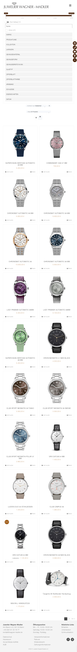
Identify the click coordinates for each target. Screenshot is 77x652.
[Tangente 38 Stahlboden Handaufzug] (57, 578)
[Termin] (75, 43)
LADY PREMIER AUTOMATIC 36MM (20, 310)
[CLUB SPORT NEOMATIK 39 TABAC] (20, 388)
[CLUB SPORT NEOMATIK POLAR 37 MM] (20, 436)
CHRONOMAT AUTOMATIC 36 (20, 261)
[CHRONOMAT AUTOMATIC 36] (20, 241)
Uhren (12, 30)
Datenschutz (7, 637)
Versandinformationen (42, 637)
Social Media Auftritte (10, 642)
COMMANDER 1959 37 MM (56, 163)
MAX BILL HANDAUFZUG (20, 603)
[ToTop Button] (75, 60)
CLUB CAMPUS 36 (57, 507)
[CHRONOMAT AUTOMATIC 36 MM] (20, 193)
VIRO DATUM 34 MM (57, 456)
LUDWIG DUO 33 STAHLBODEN (20, 507)
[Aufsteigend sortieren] (49, 106)
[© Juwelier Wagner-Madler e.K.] (26, 3)
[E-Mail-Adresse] (75, 52)
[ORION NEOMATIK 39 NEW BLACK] (57, 535)
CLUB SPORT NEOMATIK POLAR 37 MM (20, 457)
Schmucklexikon (67, 632)
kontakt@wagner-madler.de (12, 632)
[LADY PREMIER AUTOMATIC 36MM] (20, 290)
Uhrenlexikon (66, 630)
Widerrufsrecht (39, 642)
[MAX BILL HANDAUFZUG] (20, 583)
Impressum (7, 639)
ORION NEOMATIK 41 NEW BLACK (56, 358)
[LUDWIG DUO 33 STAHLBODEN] (20, 487)
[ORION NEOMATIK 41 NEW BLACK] (57, 338)
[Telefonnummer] (75, 47)
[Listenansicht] (40, 117)
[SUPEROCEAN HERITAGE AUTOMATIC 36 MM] (20, 143)
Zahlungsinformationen (42, 644)
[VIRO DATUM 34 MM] (57, 436)
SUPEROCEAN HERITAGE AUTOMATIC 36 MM (20, 164)
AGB (4, 644)
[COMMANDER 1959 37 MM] (57, 143)
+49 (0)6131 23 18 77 (11, 630)
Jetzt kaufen (10, 171)
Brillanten (65, 627)
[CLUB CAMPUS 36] (57, 487)
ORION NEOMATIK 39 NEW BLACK (56, 555)
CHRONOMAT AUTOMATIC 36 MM (20, 213)
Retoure (37, 639)
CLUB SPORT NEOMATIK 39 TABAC (20, 408)
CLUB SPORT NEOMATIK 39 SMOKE (57, 408)
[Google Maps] (75, 56)
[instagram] (72, 639)
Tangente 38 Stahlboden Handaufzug (57, 594)
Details (33, 171)
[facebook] (68, 639)
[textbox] (39, 35)
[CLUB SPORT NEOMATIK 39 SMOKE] (57, 388)
